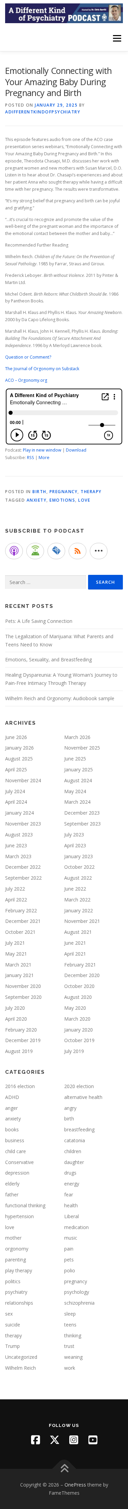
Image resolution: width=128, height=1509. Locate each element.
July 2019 (74, 1051)
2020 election (79, 1086)
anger (11, 1108)
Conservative (19, 1162)
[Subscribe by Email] (56, 551)
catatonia (74, 1140)
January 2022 (78, 910)
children (72, 1151)
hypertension (19, 1216)
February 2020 (21, 1029)
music (70, 1238)
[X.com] (54, 1440)
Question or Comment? (28, 357)
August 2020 (78, 997)
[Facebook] (35, 1440)
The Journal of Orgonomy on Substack (42, 369)
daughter (74, 1162)
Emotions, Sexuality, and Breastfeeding (48, 659)
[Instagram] (74, 1440)
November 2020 (23, 986)
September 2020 (23, 997)
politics (12, 1281)
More (44, 457)
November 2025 (82, 747)
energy (71, 1183)
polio (69, 1270)
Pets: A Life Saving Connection (38, 621)
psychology (76, 1292)
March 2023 (18, 856)
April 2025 (16, 769)
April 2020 (16, 1019)
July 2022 (15, 888)
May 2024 (75, 791)
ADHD (12, 1097)
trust (69, 1346)
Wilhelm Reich (20, 1368)
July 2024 (15, 791)
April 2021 (75, 953)
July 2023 (74, 834)
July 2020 (15, 1008)
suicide (12, 1324)
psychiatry (16, 1292)
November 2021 (82, 921)
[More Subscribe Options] (99, 551)
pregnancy (63, 491)
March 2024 (77, 802)
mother (13, 1238)
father (11, 1194)
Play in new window (42, 450)
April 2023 (75, 845)
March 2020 (77, 1019)
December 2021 (23, 921)
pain (68, 1248)
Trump (12, 1346)
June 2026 (16, 737)
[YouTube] (93, 1440)
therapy (91, 491)
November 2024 (23, 780)
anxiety (37, 500)
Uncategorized (21, 1357)
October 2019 (79, 1040)
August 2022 (78, 878)
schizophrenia (79, 1303)
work (69, 1368)
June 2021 (75, 943)
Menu (116, 38)
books (12, 1129)
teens (70, 1324)
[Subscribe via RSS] (77, 551)
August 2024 (78, 780)
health (71, 1205)
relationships (19, 1303)
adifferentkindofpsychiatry (42, 112)
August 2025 (19, 758)
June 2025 (75, 758)
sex (9, 1313)
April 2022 (16, 899)
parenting (15, 1259)
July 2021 (15, 943)
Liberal (71, 1216)
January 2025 (78, 769)
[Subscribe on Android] (35, 551)
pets (69, 1259)
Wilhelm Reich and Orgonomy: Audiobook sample (59, 698)
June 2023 (16, 845)
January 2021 (19, 975)
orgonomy (16, 1248)
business (14, 1140)
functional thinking (25, 1205)
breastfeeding (79, 1129)
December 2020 (82, 975)
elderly (12, 1183)
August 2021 (78, 932)
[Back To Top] (64, 1469)
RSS (30, 457)
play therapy (18, 1270)
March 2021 (18, 964)
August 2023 (19, 834)
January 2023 (78, 856)
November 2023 (23, 823)
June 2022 (75, 888)
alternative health (83, 1097)
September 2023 (82, 823)
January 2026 (19, 747)
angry (70, 1108)
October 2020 (79, 986)
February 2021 (80, 964)
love (84, 500)
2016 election (20, 1086)
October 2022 (79, 867)
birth (39, 491)
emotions (62, 500)
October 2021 (20, 932)
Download (76, 450)
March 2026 (77, 737)
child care (15, 1151)
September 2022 (23, 878)
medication (76, 1227)
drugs (70, 1172)
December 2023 (82, 812)
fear (68, 1194)
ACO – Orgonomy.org (26, 380)
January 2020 (78, 1029)
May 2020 (75, 1008)
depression (17, 1172)
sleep (70, 1313)
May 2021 (16, 953)
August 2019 (19, 1051)
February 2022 (21, 910)
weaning (73, 1357)
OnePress (75, 1484)
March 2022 (77, 899)
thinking (72, 1335)
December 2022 (23, 867)
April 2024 (16, 802)
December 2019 (23, 1040)
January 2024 (19, 812)
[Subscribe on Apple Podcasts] (14, 551)
